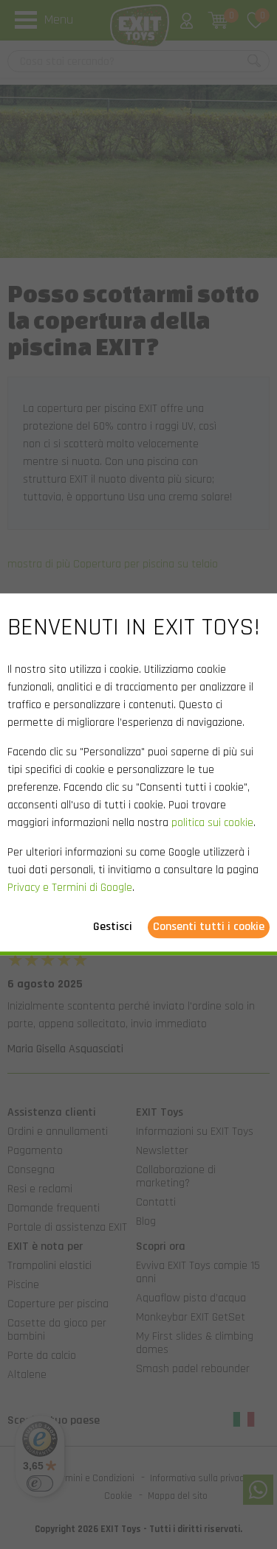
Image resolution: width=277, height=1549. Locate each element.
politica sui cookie (212, 823)
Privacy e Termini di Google (69, 888)
